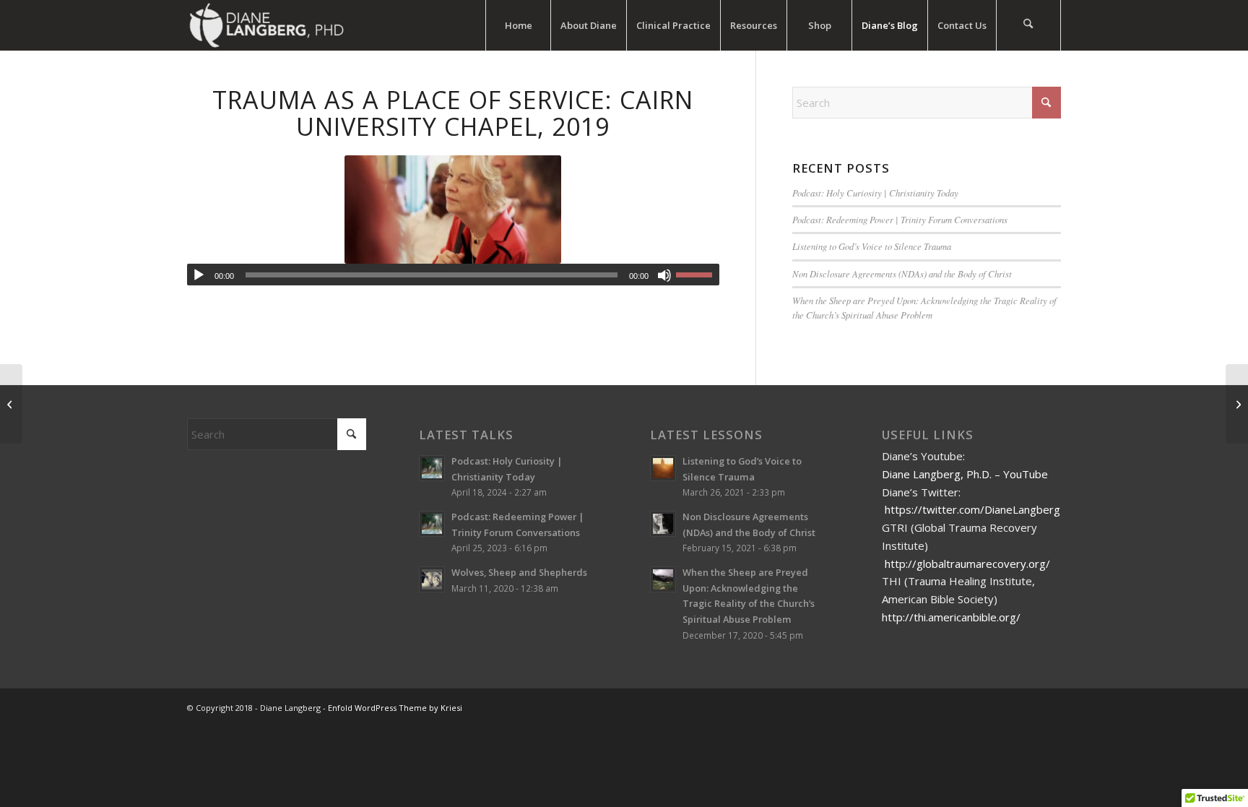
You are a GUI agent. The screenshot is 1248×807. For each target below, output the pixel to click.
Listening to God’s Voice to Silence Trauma (871, 246)
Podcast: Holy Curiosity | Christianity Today (875, 192)
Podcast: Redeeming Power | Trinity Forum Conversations (900, 219)
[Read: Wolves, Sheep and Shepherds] (432, 579)
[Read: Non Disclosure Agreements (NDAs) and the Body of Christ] (663, 524)
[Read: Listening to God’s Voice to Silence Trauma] (663, 468)
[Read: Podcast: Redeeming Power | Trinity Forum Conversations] (432, 524)
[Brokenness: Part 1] (11, 404)
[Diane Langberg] (266, 25)
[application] (453, 274)
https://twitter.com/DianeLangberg (972, 509)
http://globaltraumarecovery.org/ (967, 563)
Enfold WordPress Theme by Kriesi (395, 707)
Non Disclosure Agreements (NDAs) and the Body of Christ (902, 273)
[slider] (697, 274)
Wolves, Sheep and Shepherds (519, 572)
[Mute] (664, 275)
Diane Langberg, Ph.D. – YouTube (965, 474)
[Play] (198, 275)
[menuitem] (517, 25)
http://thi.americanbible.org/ (951, 617)
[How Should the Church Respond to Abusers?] (1237, 404)
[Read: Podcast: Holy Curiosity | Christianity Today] (432, 468)
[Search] (1028, 25)
